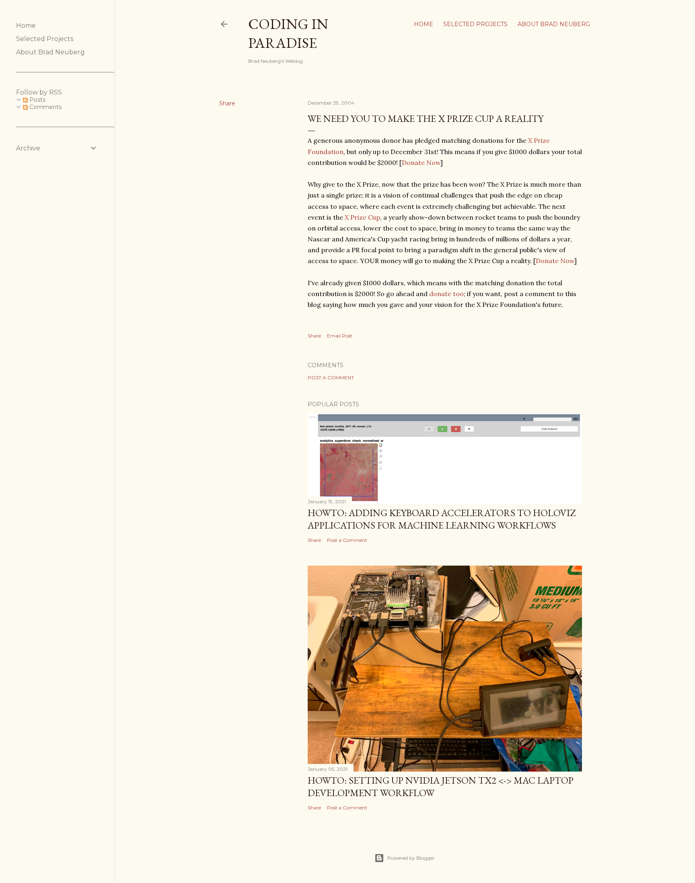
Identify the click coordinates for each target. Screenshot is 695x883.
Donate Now (421, 162)
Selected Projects (475, 24)
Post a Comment (331, 378)
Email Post (339, 336)
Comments (45, 107)
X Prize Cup (362, 217)
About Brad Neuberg (554, 24)
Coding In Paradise (288, 33)
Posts (36, 99)
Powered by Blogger (411, 858)
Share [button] (227, 103)
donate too (446, 294)
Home (423, 24)
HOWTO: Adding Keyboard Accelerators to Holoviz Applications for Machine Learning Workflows (442, 518)
